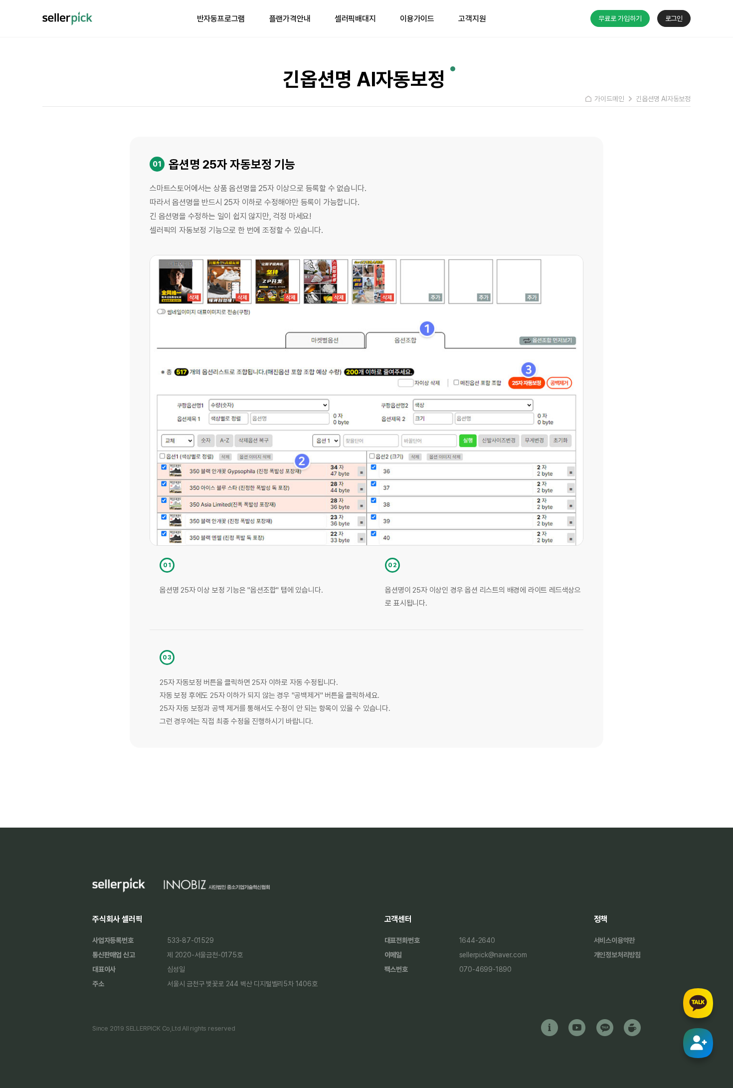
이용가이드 (417, 18)
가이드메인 (609, 99)
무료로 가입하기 (619, 18)
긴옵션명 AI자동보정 (663, 99)
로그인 (674, 18)
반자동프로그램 (221, 18)
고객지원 (472, 18)
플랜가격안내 (290, 18)
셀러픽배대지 (355, 18)
